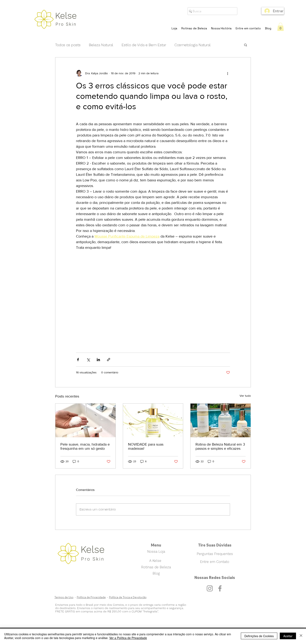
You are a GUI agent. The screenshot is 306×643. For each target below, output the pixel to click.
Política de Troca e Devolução (128, 597)
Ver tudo (245, 395)
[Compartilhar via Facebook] (78, 360)
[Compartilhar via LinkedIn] (98, 360)
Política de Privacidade (91, 597)
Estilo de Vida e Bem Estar (144, 45)
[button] (280, 27)
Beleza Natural (101, 45)
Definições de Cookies (259, 636)
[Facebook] (220, 588)
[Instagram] (210, 588)
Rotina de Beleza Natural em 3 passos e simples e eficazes (220, 446)
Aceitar (287, 636)
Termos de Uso (64, 597)
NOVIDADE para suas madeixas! (145, 446)
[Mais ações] (227, 73)
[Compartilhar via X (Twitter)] (88, 360)
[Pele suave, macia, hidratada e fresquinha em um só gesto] (85, 420)
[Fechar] (301, 636)
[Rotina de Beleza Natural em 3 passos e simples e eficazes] (220, 420)
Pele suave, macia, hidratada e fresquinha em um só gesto (85, 446)
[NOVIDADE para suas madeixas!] (153, 420)
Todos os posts (68, 45)
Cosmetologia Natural (192, 45)
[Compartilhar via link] (109, 360)
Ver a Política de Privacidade (128, 638)
